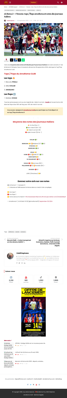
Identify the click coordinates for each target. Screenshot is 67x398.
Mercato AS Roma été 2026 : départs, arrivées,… (29, 361)
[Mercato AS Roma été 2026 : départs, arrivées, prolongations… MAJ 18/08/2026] (9, 363)
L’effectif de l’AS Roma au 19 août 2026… (27, 352)
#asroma (38, 197)
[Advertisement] (33, 216)
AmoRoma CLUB (29, 110)
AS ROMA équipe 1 (9, 10)
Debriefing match (21, 10)
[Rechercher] (58, 2)
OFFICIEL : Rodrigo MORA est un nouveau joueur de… (30, 343)
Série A (38, 10)
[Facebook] (16, 263)
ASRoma (11, 232)
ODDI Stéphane (50, 392)
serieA (17, 232)
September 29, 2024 (45, 201)
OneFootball (31, 10)
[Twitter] (19, 263)
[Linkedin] (24, 263)
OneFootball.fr (38, 379)
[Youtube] (36, 385)
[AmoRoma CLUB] (61, 2)
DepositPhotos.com (20, 379)
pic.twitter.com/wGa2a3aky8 (56, 197)
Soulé (47, 102)
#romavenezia (30, 197)
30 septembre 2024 (23, 20)
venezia (23, 232)
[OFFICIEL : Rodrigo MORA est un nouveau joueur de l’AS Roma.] (9, 345)
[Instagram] (22, 263)
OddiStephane (10, 20)
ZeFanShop (59, 379)
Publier (33, 2)
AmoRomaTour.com (49, 379)
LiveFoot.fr (30, 379)
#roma (44, 197)
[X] (34, 385)
